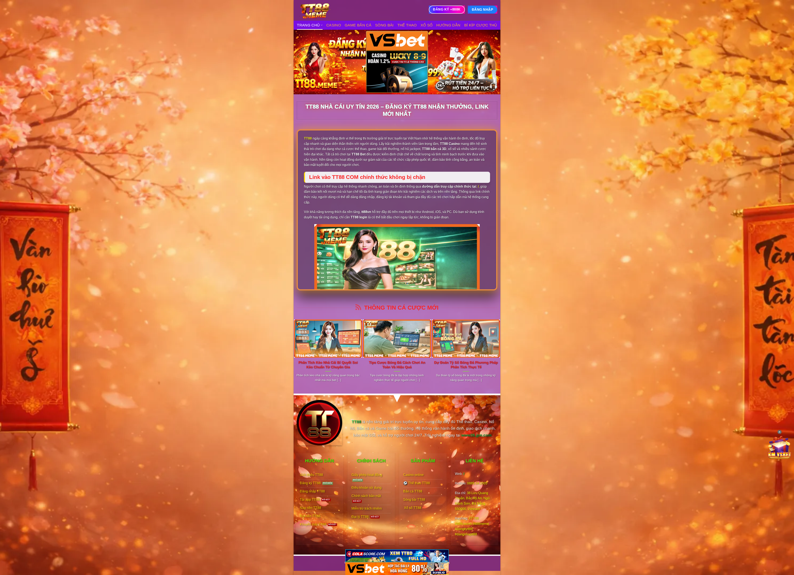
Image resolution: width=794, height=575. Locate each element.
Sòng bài (384, 25)
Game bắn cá (358, 25)
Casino (333, 25)
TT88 (308, 138)
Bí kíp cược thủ (480, 25)
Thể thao (407, 25)
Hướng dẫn (448, 25)
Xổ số (427, 25)
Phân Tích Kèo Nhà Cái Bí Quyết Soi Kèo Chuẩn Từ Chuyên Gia (328, 365)
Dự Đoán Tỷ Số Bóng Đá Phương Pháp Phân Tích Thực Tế (466, 365)
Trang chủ (308, 25)
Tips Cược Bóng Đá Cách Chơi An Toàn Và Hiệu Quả (397, 365)
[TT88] (317, 10)
